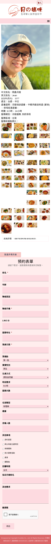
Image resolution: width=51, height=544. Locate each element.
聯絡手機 (7, 309)
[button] (48, 21)
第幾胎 (5, 357)
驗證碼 (5, 508)
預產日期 (7, 345)
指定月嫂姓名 (8, 475)
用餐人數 (6, 423)
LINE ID (6, 321)
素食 (6, 457)
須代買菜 (8, 440)
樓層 (4, 411)
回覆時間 (6, 466)
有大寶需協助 (10, 453)
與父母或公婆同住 (11, 444)
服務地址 (7, 333)
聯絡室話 (6, 297)
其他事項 (6, 435)
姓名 (5, 273)
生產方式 (6, 374)
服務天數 (6, 391)
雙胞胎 (7, 462)
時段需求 (6, 382)
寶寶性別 (6, 365)
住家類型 (6, 403)
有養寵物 (8, 448)
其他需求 (6, 487)
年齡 (4, 285)
